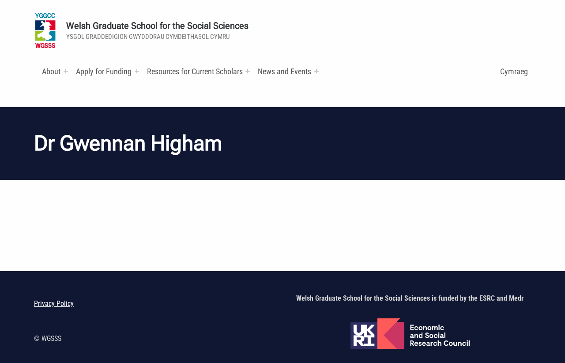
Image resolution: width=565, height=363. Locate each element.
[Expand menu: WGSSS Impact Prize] (316, 71)
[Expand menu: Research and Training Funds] (247, 71)
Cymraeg (514, 71)
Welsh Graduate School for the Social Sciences (157, 26)
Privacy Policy (54, 303)
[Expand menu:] (66, 71)
